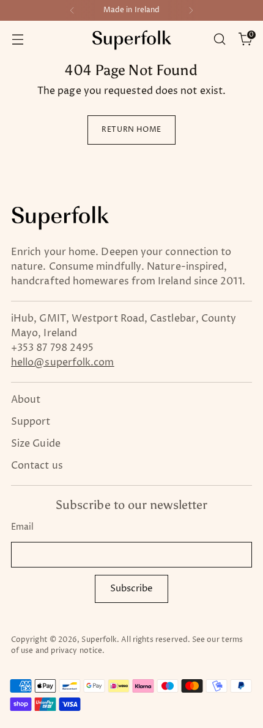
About (25, 399)
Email (22, 527)
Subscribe (131, 588)
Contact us (37, 465)
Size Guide (36, 443)
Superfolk (99, 640)
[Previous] (72, 10)
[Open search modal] (219, 39)
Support (31, 421)
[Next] (190, 10)
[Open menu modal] (17, 39)
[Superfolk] (131, 39)
